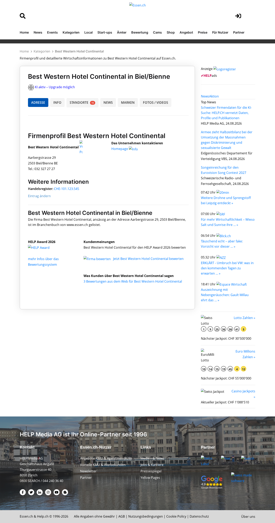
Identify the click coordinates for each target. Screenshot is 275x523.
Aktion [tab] (214, 96)
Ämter (121, 32)
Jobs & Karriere (152, 464)
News (38, 32)
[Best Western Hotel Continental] (43, 247)
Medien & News (152, 458)
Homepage (120, 149)
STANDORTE (82, 102)
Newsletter (88, 471)
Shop (171, 32)
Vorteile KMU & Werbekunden (103, 464)
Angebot (186, 32)
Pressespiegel (151, 471)
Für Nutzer (220, 32)
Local (88, 32)
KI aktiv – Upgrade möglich (55, 87)
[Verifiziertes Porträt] (81, 147)
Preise (202, 32)
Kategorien (71, 32)
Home (24, 32)
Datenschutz (199, 516)
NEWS (108, 102)
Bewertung (139, 32)
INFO (57, 102)
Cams (157, 32)
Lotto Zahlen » (244, 318)
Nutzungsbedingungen (145, 516)
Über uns (248, 516)
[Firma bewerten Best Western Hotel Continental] (98, 258)
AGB (121, 516)
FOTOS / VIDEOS (155, 102)
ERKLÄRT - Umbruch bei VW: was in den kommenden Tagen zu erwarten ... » (227, 268)
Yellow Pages (150, 477)
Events (52, 32)
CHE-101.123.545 (66, 189)
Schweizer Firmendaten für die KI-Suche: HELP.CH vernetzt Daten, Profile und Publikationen (226, 112)
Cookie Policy (176, 516)
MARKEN (128, 102)
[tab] (205, 96)
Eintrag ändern (39, 196)
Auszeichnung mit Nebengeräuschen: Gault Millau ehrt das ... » (225, 294)
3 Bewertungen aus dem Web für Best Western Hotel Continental (133, 281)
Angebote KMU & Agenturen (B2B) (106, 458)
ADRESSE (38, 102)
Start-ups (104, 32)
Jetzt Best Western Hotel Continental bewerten (148, 258)
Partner (238, 32)
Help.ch (43, 516)
